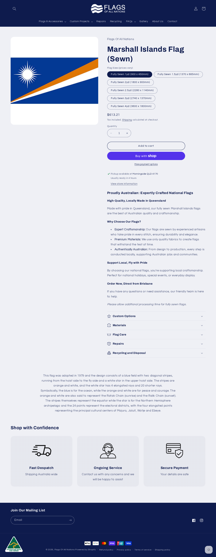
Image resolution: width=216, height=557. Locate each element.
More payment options (146, 164)
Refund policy (106, 550)
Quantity (112, 126)
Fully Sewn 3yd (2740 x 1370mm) (131, 98)
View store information (124, 184)
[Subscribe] (70, 520)
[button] (14, 9)
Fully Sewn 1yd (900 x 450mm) (129, 74)
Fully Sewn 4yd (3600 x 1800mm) (131, 106)
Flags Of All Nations (65, 550)
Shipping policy (162, 550)
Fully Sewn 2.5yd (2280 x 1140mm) (132, 90)
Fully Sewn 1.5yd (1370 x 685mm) (178, 74)
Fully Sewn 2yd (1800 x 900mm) (130, 82)
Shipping (127, 120)
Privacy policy (124, 550)
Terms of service (143, 550)
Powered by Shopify (85, 550)
